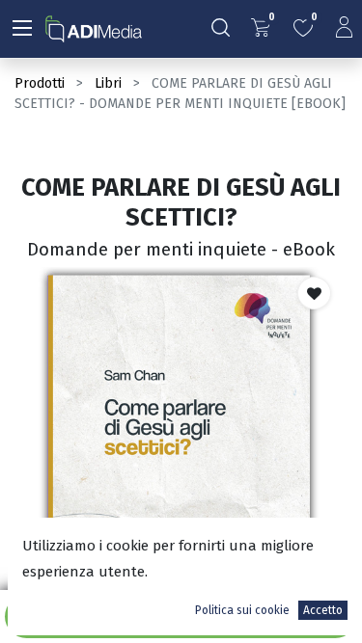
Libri (108, 83)
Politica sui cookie (242, 610)
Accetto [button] (323, 610)
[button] (314, 293)
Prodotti (39, 83)
